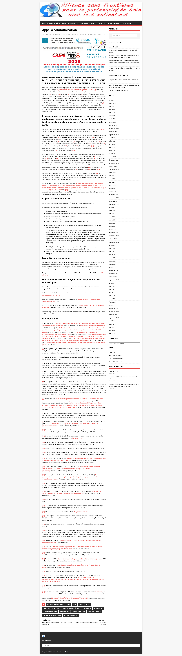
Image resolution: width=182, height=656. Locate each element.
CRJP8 (98, 131)
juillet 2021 (112, 286)
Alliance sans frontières (55, 604)
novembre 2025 (114, 128)
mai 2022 (112, 255)
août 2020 (112, 321)
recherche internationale (52, 615)
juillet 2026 (112, 103)
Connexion (112, 352)
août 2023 (112, 207)
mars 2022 (112, 261)
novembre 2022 (114, 236)
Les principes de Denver (81, 512)
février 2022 (112, 264)
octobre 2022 (113, 239)
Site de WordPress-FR (115, 362)
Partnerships (64, 612)
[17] (66, 146)
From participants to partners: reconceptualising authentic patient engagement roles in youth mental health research (72, 477)
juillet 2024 (112, 172)
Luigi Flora (57, 34)
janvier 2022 (112, 267)
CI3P (102, 129)
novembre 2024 (114, 163)
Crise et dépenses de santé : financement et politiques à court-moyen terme (80, 559)
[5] (81, 94)
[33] (66, 190)
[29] (89, 169)
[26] (89, 167)
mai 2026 (112, 109)
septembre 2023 (114, 204)
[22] (95, 156)
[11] (74, 142)
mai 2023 (112, 217)
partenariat (98, 608)
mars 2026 (112, 116)
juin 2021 (112, 289)
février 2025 (112, 154)
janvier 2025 (112, 157)
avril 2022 (112, 258)
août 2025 (112, 138)
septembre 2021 (114, 280)
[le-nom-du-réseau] (43, 636)
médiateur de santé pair (51, 608)
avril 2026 (112, 113)
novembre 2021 (114, 274)
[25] (94, 158)
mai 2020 (112, 330)
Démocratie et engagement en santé (92, 326)
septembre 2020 (114, 318)
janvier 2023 (112, 229)
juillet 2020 (112, 324)
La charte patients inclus (109, 23)
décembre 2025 (113, 125)
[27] (58, 169)
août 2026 (112, 100)
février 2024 (112, 188)
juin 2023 (112, 214)
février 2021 (112, 302)
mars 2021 (112, 299)
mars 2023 (112, 223)
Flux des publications (115, 355)
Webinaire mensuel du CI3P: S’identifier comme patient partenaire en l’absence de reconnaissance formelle (124, 63)
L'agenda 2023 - (114, 85)
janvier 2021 (112, 305)
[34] (58, 295)
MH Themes (68, 652)
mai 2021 (112, 292)
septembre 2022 (114, 242)
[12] (88, 142)
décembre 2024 (113, 160)
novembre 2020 (114, 311)
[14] (50, 144)
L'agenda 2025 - (114, 80)
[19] (92, 146)
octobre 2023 (113, 201)
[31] (97, 173)
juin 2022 (112, 251)
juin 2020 (112, 327)
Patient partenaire (79, 612)
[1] (95, 90)
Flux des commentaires (116, 359)
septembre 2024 (114, 169)
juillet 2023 (112, 210)
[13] (99, 142)
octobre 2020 (113, 315)
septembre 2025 (114, 135)
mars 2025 (112, 150)
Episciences (98, 592)
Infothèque (127, 23)
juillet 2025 (112, 141)
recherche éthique (94, 612)
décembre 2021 (113, 270)
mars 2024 (112, 185)
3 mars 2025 (48, 34)
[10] (58, 142)
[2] (50, 94)
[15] (90, 144)
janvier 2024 (112, 191)
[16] (104, 144)
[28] (76, 169)
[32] (61, 175)
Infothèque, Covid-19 (121, 90)
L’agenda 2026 (113, 47)
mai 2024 (112, 179)
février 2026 (112, 119)
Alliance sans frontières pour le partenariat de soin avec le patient (68, 23)
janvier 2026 (112, 122)
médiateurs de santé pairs (71, 608)
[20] (56, 150)
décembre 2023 (113, 195)
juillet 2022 (112, 248)
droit (88, 604)
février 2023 (112, 226)
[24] (57, 158)
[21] (73, 150)
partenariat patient (50, 612)
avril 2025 (112, 147)
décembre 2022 (113, 233)
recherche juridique (70, 615)
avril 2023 (112, 220)
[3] (60, 94)
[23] (46, 158)
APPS (68, 604)
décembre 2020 (113, 308)
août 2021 (112, 283)
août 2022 (112, 245)
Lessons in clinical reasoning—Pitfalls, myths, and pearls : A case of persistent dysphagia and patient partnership (72, 469)
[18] (77, 146)
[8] (58, 137)
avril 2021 (112, 296)
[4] (69, 94)
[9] (93, 137)
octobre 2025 (113, 131)
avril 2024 (112, 182)
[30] (98, 169)
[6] (43, 100)
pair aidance (87, 608)
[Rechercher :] (124, 35)
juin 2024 (112, 176)
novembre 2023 (114, 198)
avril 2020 (112, 333)
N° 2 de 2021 (75, 90)
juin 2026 (112, 106)
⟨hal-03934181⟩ (77, 438)
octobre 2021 (113, 277)
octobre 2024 (113, 166)
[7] (43, 399)
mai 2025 (112, 144)
